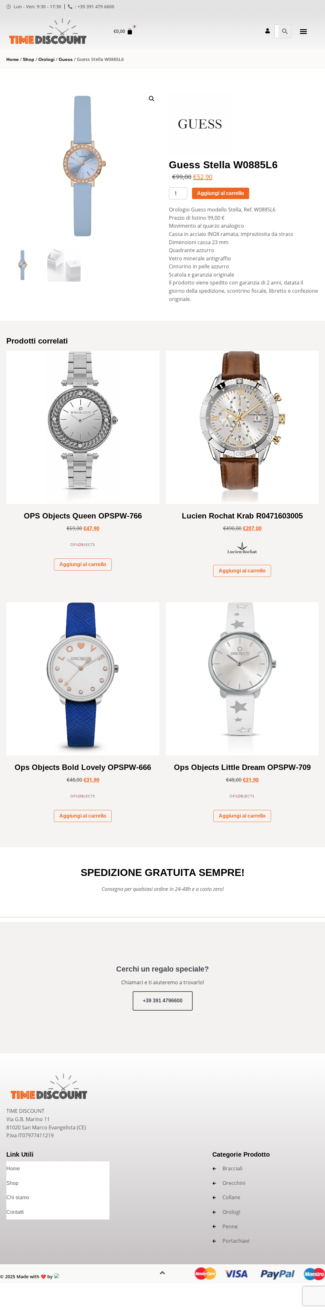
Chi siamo (17, 1197)
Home (12, 59)
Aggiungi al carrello (220, 193)
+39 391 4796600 (162, 1000)
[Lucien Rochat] (242, 550)
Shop (28, 59)
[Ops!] (83, 547)
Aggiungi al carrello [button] (82, 564)
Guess (66, 59)
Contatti (15, 1212)
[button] (303, 31)
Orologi (46, 59)
